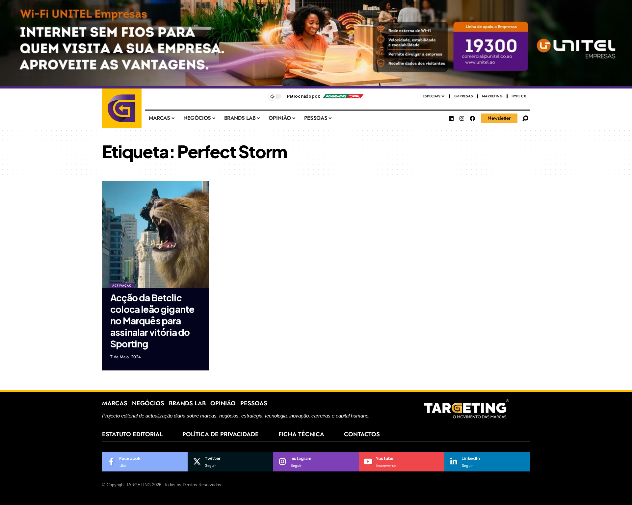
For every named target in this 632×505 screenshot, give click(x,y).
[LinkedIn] (487, 461)
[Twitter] (230, 461)
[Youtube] (401, 461)
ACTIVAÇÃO (122, 285)
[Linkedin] (451, 118)
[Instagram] (462, 118)
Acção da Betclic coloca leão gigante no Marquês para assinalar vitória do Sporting (152, 320)
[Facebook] (472, 118)
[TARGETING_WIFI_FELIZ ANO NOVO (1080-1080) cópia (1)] (316, 44)
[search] (525, 118)
